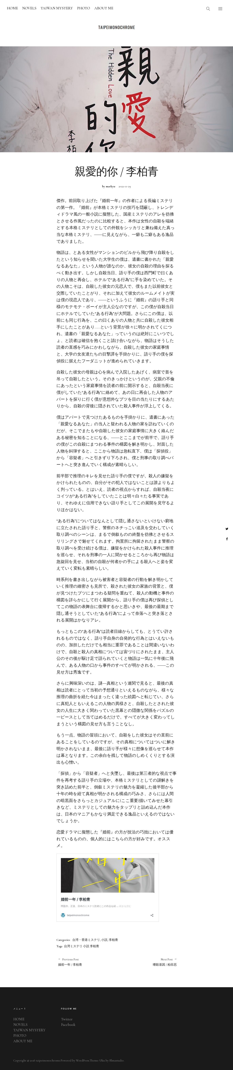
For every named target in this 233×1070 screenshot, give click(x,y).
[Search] (208, 9)
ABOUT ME (103, 8)
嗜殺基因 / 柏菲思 (146, 962)
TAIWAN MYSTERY (57, 8)
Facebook (227, 539)
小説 (104, 939)
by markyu (108, 186)
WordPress (82, 1060)
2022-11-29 (125, 186)
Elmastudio (116, 1060)
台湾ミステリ (73, 946)
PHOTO (83, 8)
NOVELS (29, 8)
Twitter (227, 529)
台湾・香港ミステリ (86, 939)
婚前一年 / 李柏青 (70, 962)
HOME (12, 8)
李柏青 (113, 939)
